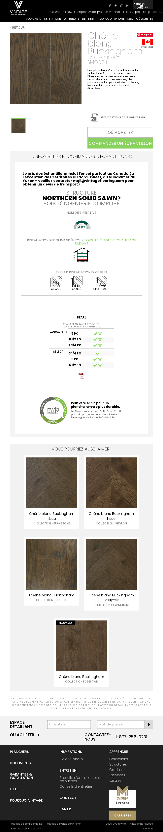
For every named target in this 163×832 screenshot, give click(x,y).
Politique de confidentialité (26, 823)
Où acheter (22, 735)
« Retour (17, 27)
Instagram (121, 6)
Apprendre (118, 751)
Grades (115, 769)
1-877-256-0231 (131, 737)
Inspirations (71, 751)
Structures (118, 764)
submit (149, 724)
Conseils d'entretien (76, 786)
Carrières (122, 815)
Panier (65, 809)
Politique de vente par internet (63, 823)
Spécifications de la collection (122, 117)
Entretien (68, 770)
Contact (68, 797)
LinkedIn (127, 6)
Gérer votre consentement (25, 828)
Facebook (110, 6)
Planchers (19, 751)
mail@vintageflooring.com (98, 180)
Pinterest (115, 6)
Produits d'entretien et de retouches (81, 779)
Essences (117, 775)
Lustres (115, 780)
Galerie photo (71, 759)
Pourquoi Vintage (26, 800)
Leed (13, 789)
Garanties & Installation (21, 776)
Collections (118, 759)
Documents (20, 763)
